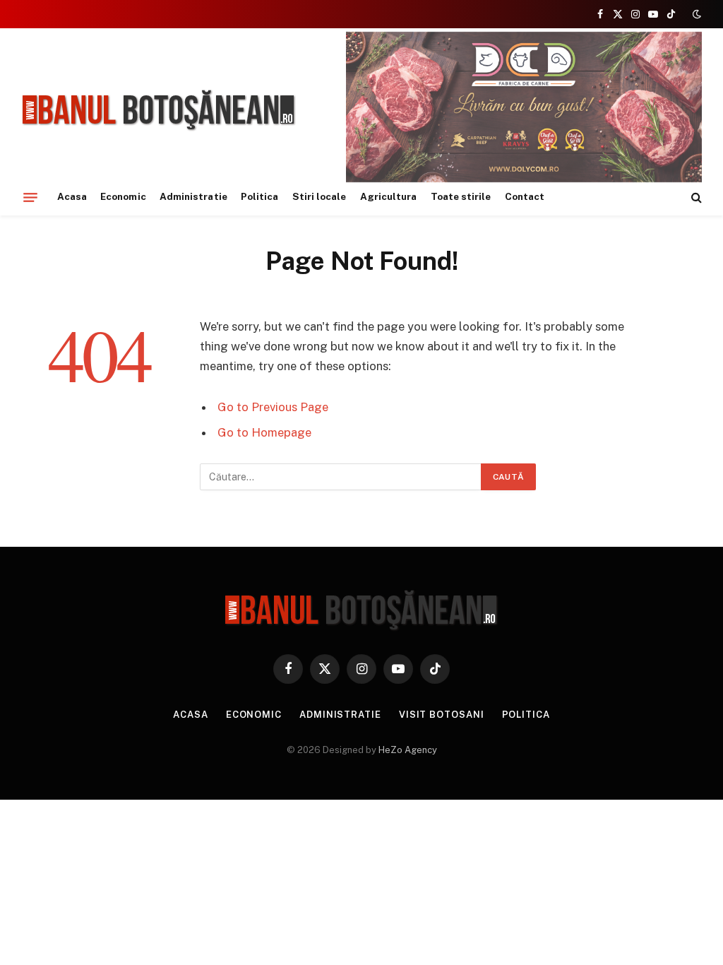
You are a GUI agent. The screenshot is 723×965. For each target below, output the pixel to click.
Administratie (193, 196)
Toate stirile (461, 196)
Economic (123, 196)
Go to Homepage (264, 432)
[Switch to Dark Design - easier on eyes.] (695, 14)
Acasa (72, 196)
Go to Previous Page (272, 407)
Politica (260, 196)
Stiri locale (319, 196)
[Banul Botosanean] (159, 110)
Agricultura (388, 196)
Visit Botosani (441, 714)
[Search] (695, 197)
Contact (524, 196)
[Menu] (30, 197)
